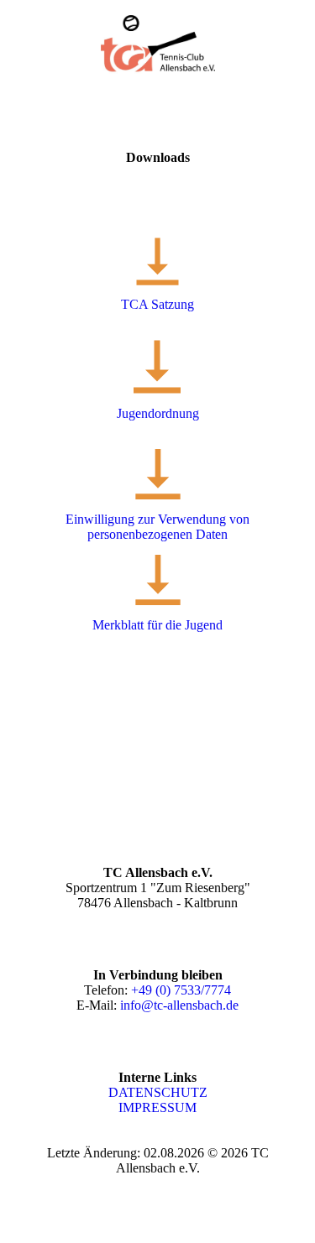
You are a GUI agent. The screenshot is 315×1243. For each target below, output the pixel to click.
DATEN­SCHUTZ (157, 1092)
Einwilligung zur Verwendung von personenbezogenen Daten (157, 526)
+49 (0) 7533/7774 (181, 990)
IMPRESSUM (157, 1107)
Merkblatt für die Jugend (157, 625)
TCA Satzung (157, 304)
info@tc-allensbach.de (179, 1005)
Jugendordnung (158, 413)
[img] (157, 44)
